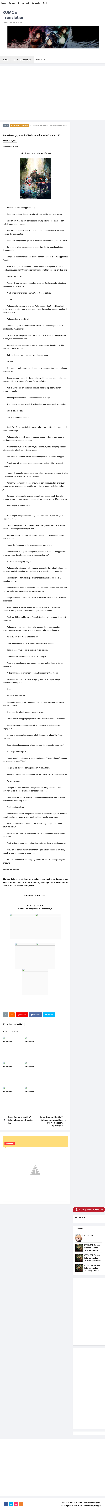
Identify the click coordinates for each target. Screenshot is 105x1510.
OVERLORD (88, 1235)
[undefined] (13, 1037)
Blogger (97, 1506)
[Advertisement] (52, 100)
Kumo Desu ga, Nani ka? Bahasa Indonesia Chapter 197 (20, 1120)
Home (6, 125)
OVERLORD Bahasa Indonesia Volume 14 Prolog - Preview (92, 1258)
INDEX (37, 896)
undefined (7, 1041)
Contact (71, 1503)
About (64, 1503)
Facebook (36, 1015)
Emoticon (9, 1143)
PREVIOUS (28, 896)
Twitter (50, 1015)
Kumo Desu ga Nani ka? (19, 125)
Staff (99, 1503)
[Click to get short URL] (5, 1014)
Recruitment (81, 1503)
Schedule (92, 1503)
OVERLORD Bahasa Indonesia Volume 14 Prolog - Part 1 (92, 1248)
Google (23, 1015)
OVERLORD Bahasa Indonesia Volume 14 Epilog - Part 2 (92, 1268)
